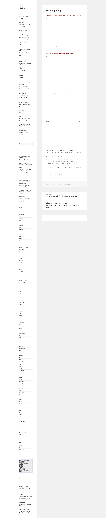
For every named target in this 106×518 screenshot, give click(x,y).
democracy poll (22, 260)
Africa (20, 216)
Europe (20, 267)
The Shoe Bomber (22, 469)
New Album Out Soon (23, 95)
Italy (20, 326)
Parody (20, 379)
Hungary (21, 306)
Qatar (20, 386)
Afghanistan (21, 214)
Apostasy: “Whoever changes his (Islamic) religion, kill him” (25, 27)
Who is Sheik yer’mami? (24, 134)
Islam (20, 73)
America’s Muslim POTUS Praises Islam (24, 21)
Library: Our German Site (24, 88)
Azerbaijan (21, 231)
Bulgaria (20, 234)
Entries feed (21, 449)
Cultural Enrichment (23, 253)
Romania (21, 388)
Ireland (20, 315)
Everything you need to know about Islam (25, 50)
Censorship (21, 242)
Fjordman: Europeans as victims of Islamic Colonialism (25, 60)
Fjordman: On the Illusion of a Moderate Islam (25, 64)
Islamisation (21, 322)
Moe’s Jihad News (22, 93)
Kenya (20, 335)
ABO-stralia (21, 212)
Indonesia (21, 311)
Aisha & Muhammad (23, 18)
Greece (20, 291)
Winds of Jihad (24, 8)
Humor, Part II (22, 70)
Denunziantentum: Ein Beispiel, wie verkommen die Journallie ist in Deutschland (25, 41)
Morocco (20, 357)
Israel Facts (21, 84)
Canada (20, 240)
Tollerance (21, 465)
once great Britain (22, 372)
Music (20, 359)
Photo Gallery (22, 106)
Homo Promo (21, 302)
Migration (21, 355)
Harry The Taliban (22, 468)
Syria (20, 405)
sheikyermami (59, 184)
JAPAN (20, 328)
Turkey (20, 414)
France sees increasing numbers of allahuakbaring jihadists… (25, 182)
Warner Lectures (22, 130)
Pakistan (20, 375)
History (20, 300)
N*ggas (20, 364)
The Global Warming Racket (25, 118)
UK (19, 416)
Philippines (21, 381)
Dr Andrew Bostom (23, 44)
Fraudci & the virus (23, 280)
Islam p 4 (21, 75)
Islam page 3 (21, 77)
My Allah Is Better (22, 461)
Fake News (21, 271)
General (20, 284)
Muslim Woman (21, 462)
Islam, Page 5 (21, 79)
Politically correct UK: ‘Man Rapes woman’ (24, 109)
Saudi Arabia (21, 390)
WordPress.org (22, 454)
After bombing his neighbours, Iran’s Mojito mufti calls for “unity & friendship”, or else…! (25, 171)
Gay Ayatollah (22, 282)
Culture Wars (21, 256)
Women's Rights (22, 432)
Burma (20, 238)
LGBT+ (20, 344)
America (20, 223)
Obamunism (21, 370)
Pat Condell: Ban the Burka (24, 104)
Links (20, 91)
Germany (21, 287)
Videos (20, 128)
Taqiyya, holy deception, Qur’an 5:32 (25, 115)
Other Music (21, 100)
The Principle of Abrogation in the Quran (25, 121)
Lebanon (21, 342)
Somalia (20, 399)
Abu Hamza (21, 464)
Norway (20, 368)
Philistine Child (21, 467)
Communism (21, 249)
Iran (20, 313)
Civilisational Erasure (23, 247)
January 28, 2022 (76, 168)
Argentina (21, 225)
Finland (20, 273)
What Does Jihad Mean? (24, 132)
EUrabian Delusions (23, 47)
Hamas (20, 295)
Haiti (20, 293)
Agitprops (21, 218)
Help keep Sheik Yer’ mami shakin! (24, 68)
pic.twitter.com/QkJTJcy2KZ (67, 163)
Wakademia (21, 428)
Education (21, 262)
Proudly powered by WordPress (53, 218)
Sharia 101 (21, 112)
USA (20, 423)
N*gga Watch (21, 361)
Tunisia (20, 412)
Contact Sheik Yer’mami (24, 37)
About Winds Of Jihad (23, 16)
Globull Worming (22, 289)
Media (20, 350)
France (20, 278)
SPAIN (20, 401)
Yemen (20, 434)
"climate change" (22, 209)
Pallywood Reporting (23, 102)
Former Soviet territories (24, 276)
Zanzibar (21, 436)
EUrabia (20, 264)
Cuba (20, 251)
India (20, 309)
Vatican (20, 425)
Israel (20, 324)
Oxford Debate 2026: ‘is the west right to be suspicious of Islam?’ (25, 190)
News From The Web (23, 97)
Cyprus (20, 258)
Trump (20, 410)
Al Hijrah (21, 220)
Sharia (20, 394)
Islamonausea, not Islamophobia (25, 82)
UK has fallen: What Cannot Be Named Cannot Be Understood (25, 200)
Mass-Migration (22, 348)
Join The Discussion (23, 86)
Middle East (21, 353)
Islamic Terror (22, 320)
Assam (20, 227)
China (20, 245)
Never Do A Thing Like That (23, 470)
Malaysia (21, 346)
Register (20, 445)
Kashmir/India (22, 333)
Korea (20, 337)
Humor (20, 304)
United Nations (22, 421)
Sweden (20, 403)
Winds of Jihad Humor (23, 137)
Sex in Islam (21, 392)
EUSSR (20, 269)
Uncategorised (22, 419)
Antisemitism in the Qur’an (24, 24)
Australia (21, 229)
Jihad (20, 331)
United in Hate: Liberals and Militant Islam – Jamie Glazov (25, 125)
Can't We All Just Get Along (23, 463)
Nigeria (20, 366)
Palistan (20, 377)
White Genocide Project (24, 430)
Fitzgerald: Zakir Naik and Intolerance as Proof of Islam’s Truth (25, 54)
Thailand (21, 408)
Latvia (20, 339)
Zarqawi (20, 471)
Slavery (20, 397)
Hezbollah (21, 298)
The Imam (21, 466)
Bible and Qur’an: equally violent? (24, 31)
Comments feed (22, 451)
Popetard (21, 383)
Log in (20, 447)
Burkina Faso (21, 236)
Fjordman (21, 57)
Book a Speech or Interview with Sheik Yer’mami (24, 34)
